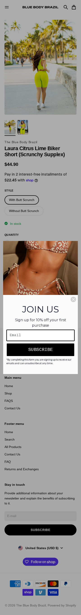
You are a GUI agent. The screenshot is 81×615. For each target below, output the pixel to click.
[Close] (73, 299)
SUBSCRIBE (40, 349)
